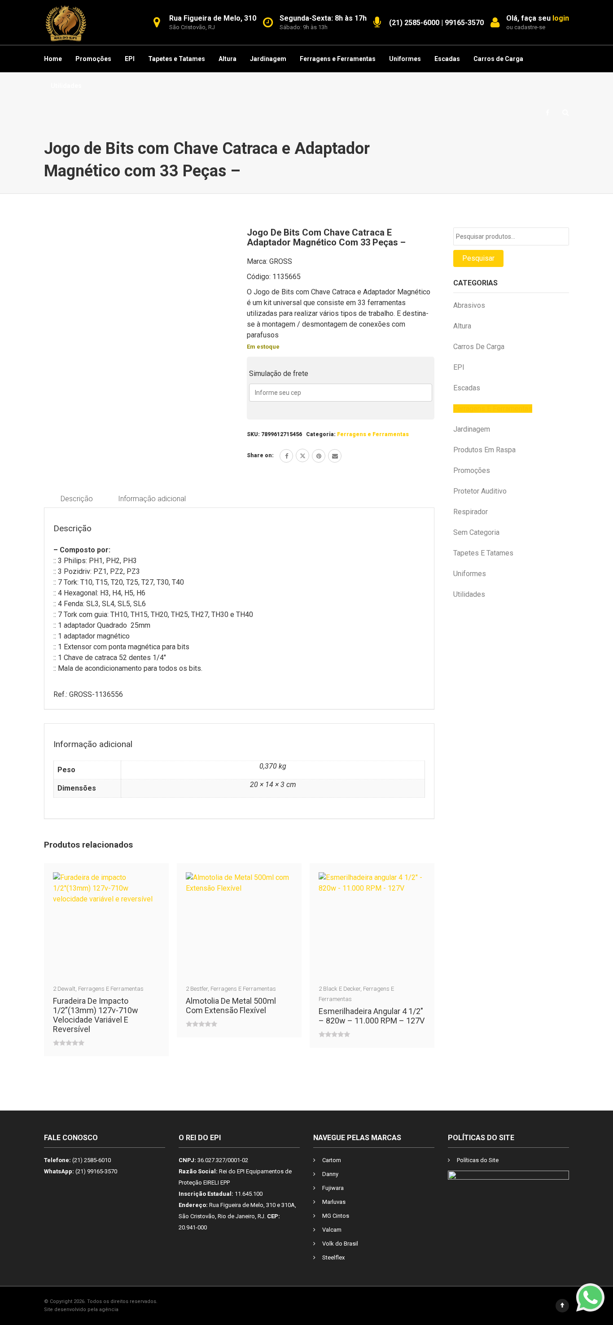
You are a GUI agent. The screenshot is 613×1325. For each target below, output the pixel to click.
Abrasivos (469, 305)
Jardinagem (268, 58)
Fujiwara (333, 1188)
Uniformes (405, 58)
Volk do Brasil (340, 1243)
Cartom (331, 1160)
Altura (227, 58)
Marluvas (334, 1201)
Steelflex (333, 1257)
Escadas (447, 58)
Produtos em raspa (484, 450)
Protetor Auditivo (480, 491)
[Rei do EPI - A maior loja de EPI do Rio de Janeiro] (66, 22)
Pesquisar (478, 258)
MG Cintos (335, 1215)
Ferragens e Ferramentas (338, 58)
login (560, 18)
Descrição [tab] (77, 498)
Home (53, 58)
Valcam (332, 1229)
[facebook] (286, 456)
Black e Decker (341, 988)
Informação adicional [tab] (152, 498)
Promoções (93, 58)
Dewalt (66, 988)
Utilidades (66, 85)
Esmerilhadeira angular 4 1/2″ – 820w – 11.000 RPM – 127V (372, 1015)
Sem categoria (476, 532)
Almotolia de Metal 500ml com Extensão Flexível (231, 1005)
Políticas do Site (478, 1160)
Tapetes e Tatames (176, 58)
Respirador (470, 511)
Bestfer (199, 988)
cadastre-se (529, 27)
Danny (330, 1174)
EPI (130, 58)
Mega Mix (131, 1309)
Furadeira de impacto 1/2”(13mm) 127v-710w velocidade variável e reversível (95, 1015)
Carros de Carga (498, 58)
